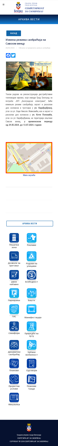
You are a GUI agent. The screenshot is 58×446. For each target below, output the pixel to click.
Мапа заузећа (29, 175)
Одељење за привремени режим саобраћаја (34, 48)
